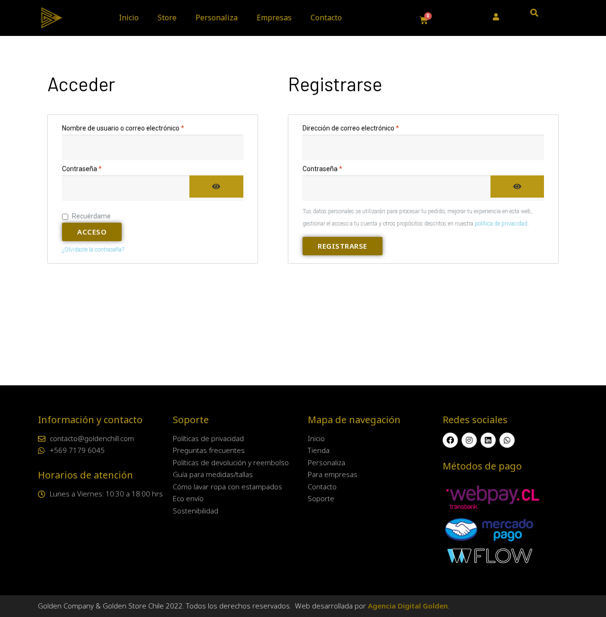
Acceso (92, 231)
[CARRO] (424, 20)
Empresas (274, 17)
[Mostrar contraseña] (216, 186)
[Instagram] (469, 440)
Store (167, 17)
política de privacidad (501, 223)
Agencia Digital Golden (408, 605)
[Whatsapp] (507, 440)
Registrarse (342, 246)
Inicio (129, 17)
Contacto (326, 17)
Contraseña (98, 168)
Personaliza (217, 17)
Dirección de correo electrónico (367, 127)
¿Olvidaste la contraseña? (93, 249)
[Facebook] (450, 440)
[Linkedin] (488, 440)
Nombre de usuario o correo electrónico (139, 127)
